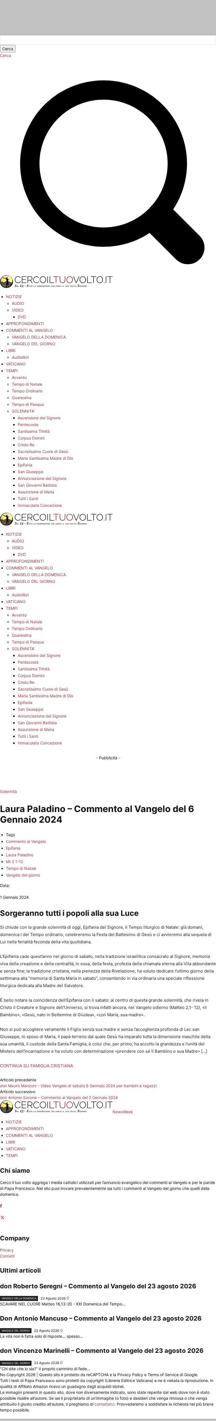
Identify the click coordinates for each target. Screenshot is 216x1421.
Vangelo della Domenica (19, 1298)
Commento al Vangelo (26, 841)
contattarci (104, 1404)
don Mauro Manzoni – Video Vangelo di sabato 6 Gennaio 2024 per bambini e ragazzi (78, 1085)
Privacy (7, 1250)
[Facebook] (1, 1206)
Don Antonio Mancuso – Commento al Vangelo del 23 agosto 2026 (101, 1318)
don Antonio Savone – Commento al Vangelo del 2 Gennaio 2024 (59, 1097)
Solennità (8, 791)
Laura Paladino (19, 854)
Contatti (7, 1256)
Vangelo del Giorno (16, 1330)
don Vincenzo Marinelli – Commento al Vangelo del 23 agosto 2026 (102, 1350)
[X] (2, 1217)
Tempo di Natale (21, 868)
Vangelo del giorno (23, 875)
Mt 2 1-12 (14, 861)
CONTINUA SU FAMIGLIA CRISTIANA (36, 1065)
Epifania (13, 848)
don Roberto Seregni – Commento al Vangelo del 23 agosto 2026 (98, 1286)
